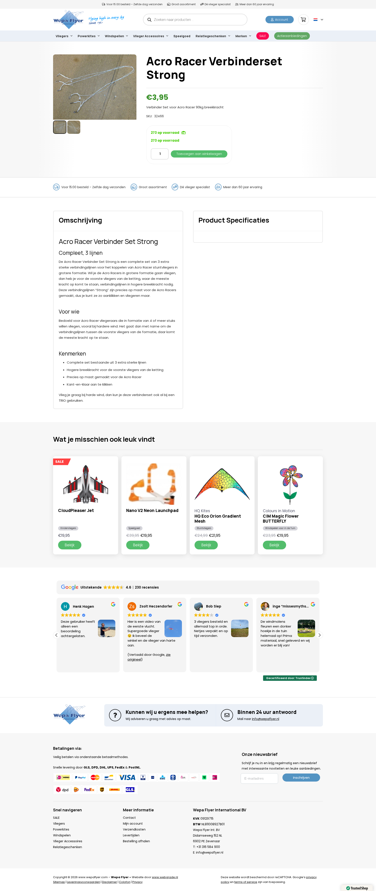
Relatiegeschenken (67, 847)
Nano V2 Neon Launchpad (152, 510)
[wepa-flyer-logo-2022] (68, 19)
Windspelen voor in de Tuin (280, 528)
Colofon (124, 882)
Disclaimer (109, 882)
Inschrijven (301, 777)
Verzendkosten (134, 829)
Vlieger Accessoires (67, 841)
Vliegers (59, 823)
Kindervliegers (68, 528)
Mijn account (133, 823)
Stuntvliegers (204, 528)
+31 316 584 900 (208, 847)
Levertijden (131, 835)
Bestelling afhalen (136, 841)
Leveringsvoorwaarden (83, 882)
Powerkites (61, 829)
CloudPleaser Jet (76, 510)
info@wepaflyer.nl (209, 852)
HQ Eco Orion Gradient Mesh (218, 518)
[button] (318, 19)
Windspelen (62, 835)
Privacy (137, 882)
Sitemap (59, 882)
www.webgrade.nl (165, 877)
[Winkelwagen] (304, 20)
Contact (129, 817)
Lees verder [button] (290, 666)
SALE (56, 817)
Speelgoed (134, 528)
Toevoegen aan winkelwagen (199, 154)
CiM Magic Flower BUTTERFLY (281, 518)
